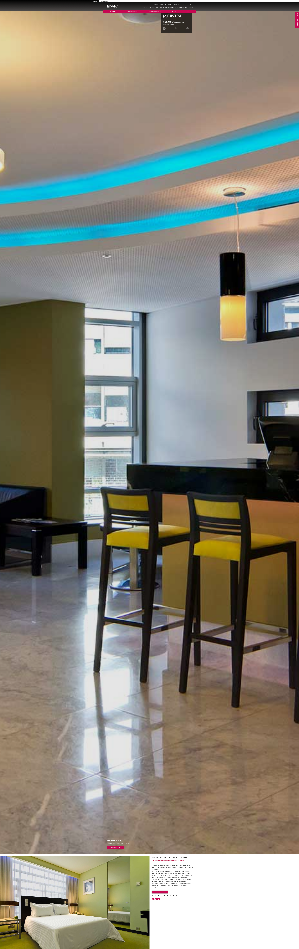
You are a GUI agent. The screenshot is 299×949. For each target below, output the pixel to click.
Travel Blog (163, 4)
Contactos (176, 4)
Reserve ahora (160, 892)
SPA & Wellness (169, 7)
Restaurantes (160, 7)
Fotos (188, 11)
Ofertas (190, 7)
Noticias (156, 4)
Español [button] (190, 4)
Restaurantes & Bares (155, 11)
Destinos (146, 7)
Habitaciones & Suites (132, 11)
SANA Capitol (112, 11)
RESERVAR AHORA (297, 20)
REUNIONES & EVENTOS (181, 7)
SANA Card (169, 4)
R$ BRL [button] (183, 4)
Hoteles (152, 7)
